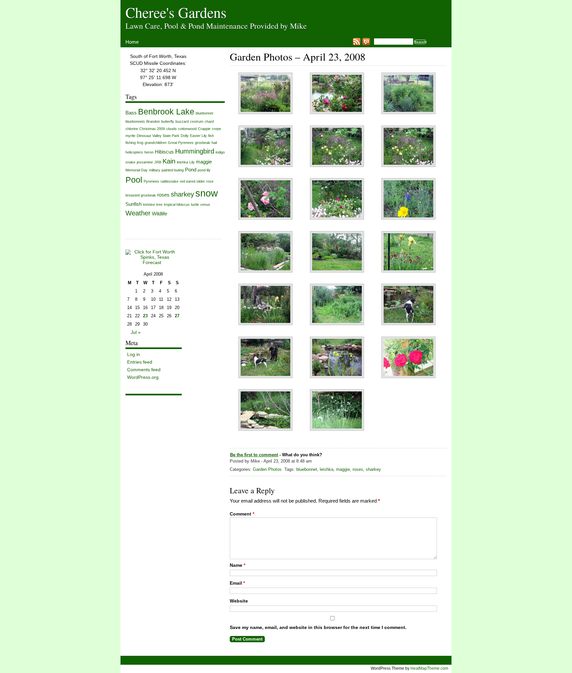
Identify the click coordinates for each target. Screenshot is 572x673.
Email (237, 583)
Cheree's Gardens (175, 12)
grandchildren (156, 143)
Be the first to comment (254, 454)
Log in (133, 354)
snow (206, 193)
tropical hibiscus (177, 204)
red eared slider (192, 181)
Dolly (185, 136)
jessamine (145, 162)
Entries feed (139, 362)
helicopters (134, 152)
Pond (190, 169)
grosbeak (202, 143)
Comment (242, 513)
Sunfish (133, 204)
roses (358, 469)
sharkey (373, 469)
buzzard (182, 121)
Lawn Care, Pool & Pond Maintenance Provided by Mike (216, 26)
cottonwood (187, 129)
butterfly (167, 121)
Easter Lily (198, 136)
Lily (192, 162)
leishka (326, 469)
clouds (171, 129)
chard (209, 121)
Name (237, 565)
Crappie (204, 129)
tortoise (149, 204)
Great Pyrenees (181, 143)
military (154, 170)
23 (145, 315)
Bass (131, 112)
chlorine (131, 129)
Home (132, 42)
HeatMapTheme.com (429, 668)
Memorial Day (136, 170)
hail (214, 143)
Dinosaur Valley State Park (158, 136)
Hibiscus (164, 152)
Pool (133, 179)
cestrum (196, 121)
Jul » (136, 332)
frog (140, 143)
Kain (169, 161)
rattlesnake (169, 181)
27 (177, 315)
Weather (138, 213)
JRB (157, 162)
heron (149, 152)
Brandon (153, 121)
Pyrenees (151, 181)
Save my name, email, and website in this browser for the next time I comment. (318, 627)
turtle (195, 204)
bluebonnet (306, 469)
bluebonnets (135, 121)
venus (205, 204)
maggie (343, 469)
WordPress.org (143, 377)
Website (239, 601)
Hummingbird (194, 151)
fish (211, 136)
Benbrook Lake (166, 111)
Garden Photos (267, 469)
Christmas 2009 (152, 129)
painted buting (173, 170)
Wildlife (159, 213)
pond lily (204, 170)
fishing (130, 143)
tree (159, 204)
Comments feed (144, 369)
